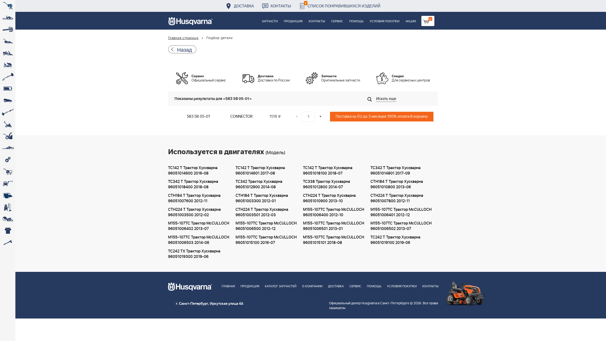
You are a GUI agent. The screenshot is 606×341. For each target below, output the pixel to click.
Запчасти (270, 21)
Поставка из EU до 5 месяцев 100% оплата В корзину (382, 116)
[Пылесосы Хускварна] (7, 207)
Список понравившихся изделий (342, 4)
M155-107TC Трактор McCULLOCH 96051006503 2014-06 (198, 240)
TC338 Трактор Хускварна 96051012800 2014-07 (326, 184)
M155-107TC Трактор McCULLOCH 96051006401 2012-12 (401, 212)
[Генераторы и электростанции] (7, 172)
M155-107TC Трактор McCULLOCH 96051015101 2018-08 (333, 240)
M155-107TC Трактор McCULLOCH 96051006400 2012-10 (333, 212)
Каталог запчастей (280, 286)
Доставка (244, 6)
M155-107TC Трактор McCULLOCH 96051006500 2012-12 (266, 226)
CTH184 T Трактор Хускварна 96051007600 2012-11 (194, 198)
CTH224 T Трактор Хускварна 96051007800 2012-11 (396, 198)
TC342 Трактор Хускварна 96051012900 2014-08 (259, 184)
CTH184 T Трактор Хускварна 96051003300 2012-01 (262, 198)
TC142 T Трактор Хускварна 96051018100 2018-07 (327, 170)
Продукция (293, 21)
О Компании (312, 286)
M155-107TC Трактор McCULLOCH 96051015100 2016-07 (266, 240)
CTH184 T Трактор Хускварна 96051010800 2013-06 (396, 184)
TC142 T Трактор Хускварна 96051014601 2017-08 (260, 170)
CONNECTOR (241, 116)
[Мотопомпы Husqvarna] (7, 195)
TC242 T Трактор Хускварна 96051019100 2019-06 (395, 240)
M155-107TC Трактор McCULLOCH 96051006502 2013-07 (401, 226)
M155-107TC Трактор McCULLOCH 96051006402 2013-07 (198, 226)
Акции (410, 21)
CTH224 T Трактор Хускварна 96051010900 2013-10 (329, 198)
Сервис (337, 21)
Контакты (281, 6)
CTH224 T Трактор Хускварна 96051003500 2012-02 (194, 212)
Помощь (356, 21)
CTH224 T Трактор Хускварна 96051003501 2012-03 (262, 212)
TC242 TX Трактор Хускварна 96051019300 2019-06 (194, 254)
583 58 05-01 (198, 116)
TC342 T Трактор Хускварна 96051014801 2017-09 (395, 170)
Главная (228, 286)
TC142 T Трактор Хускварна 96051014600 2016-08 (193, 170)
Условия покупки (384, 21)
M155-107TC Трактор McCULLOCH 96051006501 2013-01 (333, 226)
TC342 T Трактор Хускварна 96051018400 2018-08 (193, 184)
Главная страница (183, 38)
